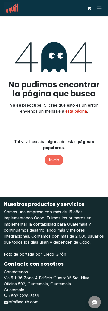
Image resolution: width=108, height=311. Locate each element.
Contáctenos (16, 271)
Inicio (54, 159)
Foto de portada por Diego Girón (35, 254)
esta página (76, 111)
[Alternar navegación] (99, 8)
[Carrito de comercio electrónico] (89, 8)
